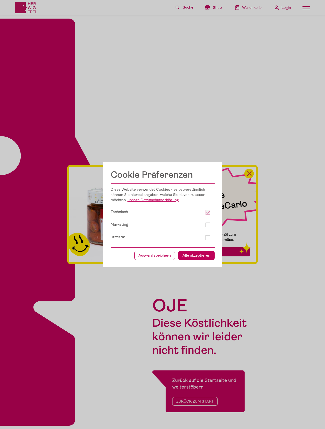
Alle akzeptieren (196, 255)
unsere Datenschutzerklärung (153, 200)
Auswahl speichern (154, 255)
